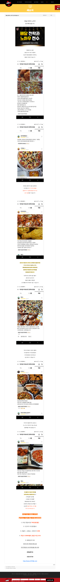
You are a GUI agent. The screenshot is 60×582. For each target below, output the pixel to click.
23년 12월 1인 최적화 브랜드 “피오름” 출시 (11, 568)
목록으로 (54, 564)
